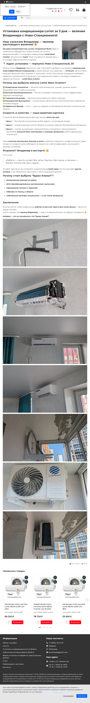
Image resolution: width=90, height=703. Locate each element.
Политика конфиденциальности (55, 692)
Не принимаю (68, 696)
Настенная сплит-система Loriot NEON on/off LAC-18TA (73, 606)
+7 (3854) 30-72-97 (54, 9)
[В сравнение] (26, 582)
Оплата (6, 646)
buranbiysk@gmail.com (58, 652)
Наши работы (11, 25)
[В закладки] (26, 577)
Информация (10, 638)
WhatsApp (53, 649)
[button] (3, 600)
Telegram (52, 646)
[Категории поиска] (21, 18)
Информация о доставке (13, 664)
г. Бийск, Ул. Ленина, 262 (59, 661)
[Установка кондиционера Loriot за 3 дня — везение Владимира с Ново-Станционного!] (74, 50)
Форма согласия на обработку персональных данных (22, 656)
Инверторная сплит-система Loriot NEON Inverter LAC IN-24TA (43, 606)
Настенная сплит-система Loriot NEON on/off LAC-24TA (16, 606)
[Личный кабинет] (85, 2)
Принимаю (82, 696)
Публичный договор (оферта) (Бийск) (18, 652)
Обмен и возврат (10, 643)
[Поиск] (84, 18)
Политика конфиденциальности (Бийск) (20, 649)
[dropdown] (4, 2)
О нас (5, 661)
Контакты (7, 667)
